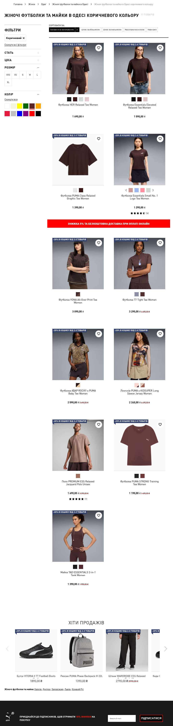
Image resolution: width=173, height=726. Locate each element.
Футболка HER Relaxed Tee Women (78, 104)
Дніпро (46, 689)
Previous (126, 189)
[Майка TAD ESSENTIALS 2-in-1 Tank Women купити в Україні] (78, 536)
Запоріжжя (57, 689)
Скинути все (11, 99)
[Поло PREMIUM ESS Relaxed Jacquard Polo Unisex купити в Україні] (78, 445)
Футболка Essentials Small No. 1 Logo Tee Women (139, 197)
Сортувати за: (57, 25)
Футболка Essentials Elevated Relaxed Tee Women (139, 106)
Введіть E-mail (115, 718)
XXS (8, 75)
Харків (38, 689)
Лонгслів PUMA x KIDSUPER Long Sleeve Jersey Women (139, 392)
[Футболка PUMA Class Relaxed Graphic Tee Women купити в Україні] (78, 159)
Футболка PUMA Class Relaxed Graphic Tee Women (78, 197)
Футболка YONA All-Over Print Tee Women (78, 301)
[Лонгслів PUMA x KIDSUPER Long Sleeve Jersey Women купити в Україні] (139, 354)
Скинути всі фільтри (15, 44)
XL (8, 82)
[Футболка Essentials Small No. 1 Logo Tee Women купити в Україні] (139, 159)
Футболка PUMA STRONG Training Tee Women (139, 483)
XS (15, 75)
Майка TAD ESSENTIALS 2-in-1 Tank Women (78, 573)
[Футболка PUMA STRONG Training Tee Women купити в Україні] (139, 445)
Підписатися (151, 718)
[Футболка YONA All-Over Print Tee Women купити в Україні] (78, 263)
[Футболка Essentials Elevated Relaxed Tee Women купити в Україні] (139, 68)
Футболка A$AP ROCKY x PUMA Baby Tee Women (78, 392)
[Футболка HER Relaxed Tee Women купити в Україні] (78, 68)
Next (152, 190)
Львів (68, 689)
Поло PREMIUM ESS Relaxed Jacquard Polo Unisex (78, 483)
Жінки (31, 4)
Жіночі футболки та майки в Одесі (70, 4)
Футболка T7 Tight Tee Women (139, 299)
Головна (18, 4)
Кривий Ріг (78, 689)
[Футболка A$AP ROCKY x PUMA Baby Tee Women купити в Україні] (78, 354)
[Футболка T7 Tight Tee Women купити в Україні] (139, 263)
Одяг (43, 4)
